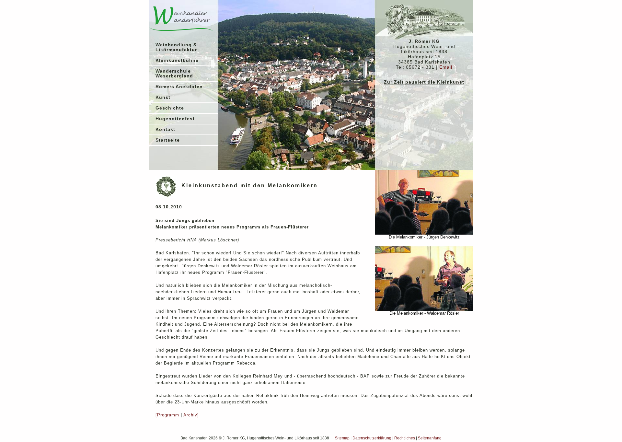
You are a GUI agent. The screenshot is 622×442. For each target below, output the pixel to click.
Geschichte (170, 108)
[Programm (167, 415)
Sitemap (342, 438)
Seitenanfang (430, 438)
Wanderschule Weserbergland (174, 73)
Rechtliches (404, 438)
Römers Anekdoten (179, 86)
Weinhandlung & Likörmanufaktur (176, 47)
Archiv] (191, 415)
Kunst (163, 97)
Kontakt (165, 129)
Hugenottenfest (175, 118)
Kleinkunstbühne (177, 60)
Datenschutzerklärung (371, 438)
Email (445, 67)
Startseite (168, 140)
